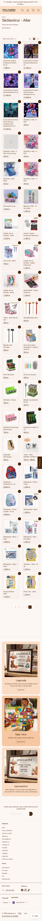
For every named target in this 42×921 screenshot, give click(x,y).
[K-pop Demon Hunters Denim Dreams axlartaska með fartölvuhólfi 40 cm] (11, 116)
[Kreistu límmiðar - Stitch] (11, 586)
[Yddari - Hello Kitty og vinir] (11, 312)
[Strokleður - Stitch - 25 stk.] (31, 559)
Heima (3, 17)
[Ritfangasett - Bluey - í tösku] (11, 531)
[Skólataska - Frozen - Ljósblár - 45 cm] (11, 504)
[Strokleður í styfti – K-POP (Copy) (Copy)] (11, 146)
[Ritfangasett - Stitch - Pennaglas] (31, 531)
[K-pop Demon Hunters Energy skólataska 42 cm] (31, 56)
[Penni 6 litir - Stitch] (11, 254)
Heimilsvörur (5, 842)
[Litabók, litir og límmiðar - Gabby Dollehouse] (31, 256)
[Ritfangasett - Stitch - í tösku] (11, 559)
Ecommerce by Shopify (10, 916)
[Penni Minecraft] (11, 368)
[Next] (30, 607)
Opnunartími (5, 867)
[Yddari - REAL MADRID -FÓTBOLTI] (31, 449)
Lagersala (5, 856)
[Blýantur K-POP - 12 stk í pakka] (31, 201)
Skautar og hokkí (7, 833)
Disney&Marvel (6, 839)
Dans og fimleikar (7, 830)
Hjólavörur (5, 836)
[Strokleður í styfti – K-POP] (31, 114)
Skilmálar (4, 873)
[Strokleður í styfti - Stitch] (11, 173)
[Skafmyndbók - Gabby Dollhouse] (31, 285)
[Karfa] (33, 10)
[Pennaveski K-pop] (11, 200)
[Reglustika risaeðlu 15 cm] (31, 422)
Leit (3, 876)
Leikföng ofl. (5, 844)
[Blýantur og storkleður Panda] (31, 394)
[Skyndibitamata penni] (31, 311)
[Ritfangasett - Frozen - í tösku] (31, 477)
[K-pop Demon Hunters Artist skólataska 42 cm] (11, 85)
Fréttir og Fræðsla (7, 859)
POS (19, 913)
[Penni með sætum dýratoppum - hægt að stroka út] (31, 341)
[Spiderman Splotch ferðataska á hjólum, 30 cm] (11, 56)
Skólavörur (5, 850)
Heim (3, 827)
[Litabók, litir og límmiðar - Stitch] (11, 228)
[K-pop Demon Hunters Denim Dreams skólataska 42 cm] (31, 86)
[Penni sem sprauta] (31, 368)
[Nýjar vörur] (21, 714)
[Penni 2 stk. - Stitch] (31, 585)
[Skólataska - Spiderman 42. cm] (11, 477)
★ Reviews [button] (40, 463)
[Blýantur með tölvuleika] (11, 340)
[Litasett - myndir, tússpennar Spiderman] (31, 228)
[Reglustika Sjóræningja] (11, 449)
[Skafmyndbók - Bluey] (31, 503)
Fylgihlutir (5, 853)
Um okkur (5, 870)
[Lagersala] (21, 660)
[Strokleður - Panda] (11, 393)
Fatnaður (4, 847)
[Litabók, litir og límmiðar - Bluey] (11, 285)
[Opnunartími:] (21, 766)
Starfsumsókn (6, 879)
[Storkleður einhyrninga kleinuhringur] (11, 422)
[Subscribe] (31, 814)
